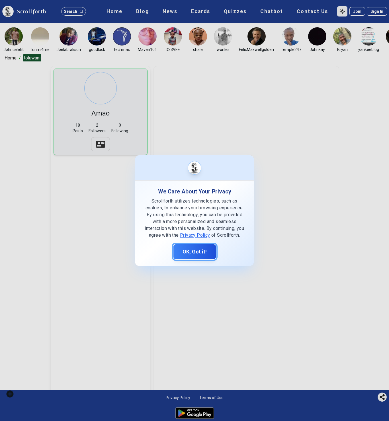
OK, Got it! (195, 252)
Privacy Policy (195, 235)
